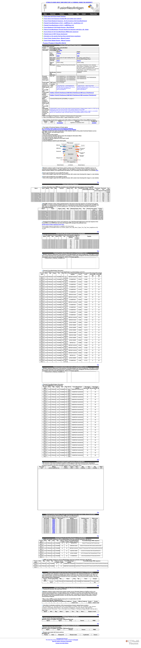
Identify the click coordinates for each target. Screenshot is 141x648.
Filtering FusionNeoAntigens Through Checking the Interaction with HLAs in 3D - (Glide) (66, 29)
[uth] (132, 642)
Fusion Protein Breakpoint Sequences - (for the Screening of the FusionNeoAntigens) (65, 20)
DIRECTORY (67, 2)
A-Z (72, 2)
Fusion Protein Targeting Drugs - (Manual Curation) (57, 38)
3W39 (53, 522)
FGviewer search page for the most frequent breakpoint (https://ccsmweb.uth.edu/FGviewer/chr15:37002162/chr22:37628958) (59, 129)
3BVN (53, 519)
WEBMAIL (76, 2)
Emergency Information (66, 641)
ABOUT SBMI (60, 2)
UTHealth (75, 639)
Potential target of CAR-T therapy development (55, 34)
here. (97, 170)
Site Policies (65, 643)
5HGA (53, 527)
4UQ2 (53, 525)
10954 (60, 50)
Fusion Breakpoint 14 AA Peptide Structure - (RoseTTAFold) (59, 27)
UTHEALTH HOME (51, 2)
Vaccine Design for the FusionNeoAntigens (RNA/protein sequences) (61, 31)
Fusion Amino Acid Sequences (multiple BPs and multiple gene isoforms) (62, 18)
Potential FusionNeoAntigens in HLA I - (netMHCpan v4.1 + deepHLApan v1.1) (63, 23)
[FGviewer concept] (70, 165)
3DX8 (53, 530)
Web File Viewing (56, 641)
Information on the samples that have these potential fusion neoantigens (62, 36)
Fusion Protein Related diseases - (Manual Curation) (57, 40)
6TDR (53, 532)
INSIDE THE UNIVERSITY (85, 2)
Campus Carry (59, 643)
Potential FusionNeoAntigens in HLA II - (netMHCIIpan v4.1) (59, 25)
